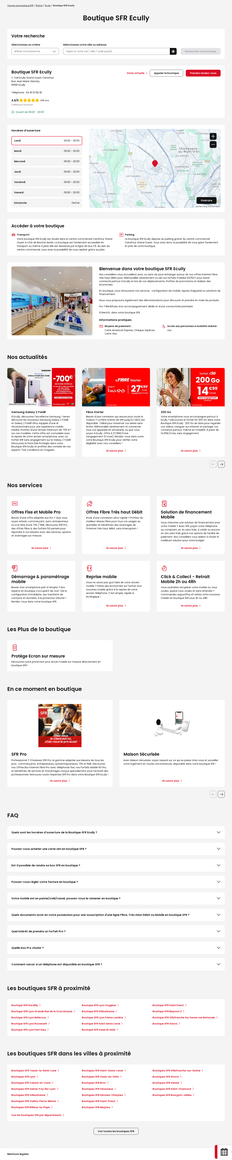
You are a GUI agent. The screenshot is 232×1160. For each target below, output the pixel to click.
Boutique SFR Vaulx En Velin (98, 1029)
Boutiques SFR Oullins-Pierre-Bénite (33, 1101)
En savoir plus (40, 548)
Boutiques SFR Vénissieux (97, 1089)
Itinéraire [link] (206, 200)
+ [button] (213, 136)
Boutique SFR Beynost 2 (167, 1011)
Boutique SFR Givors (165, 1023)
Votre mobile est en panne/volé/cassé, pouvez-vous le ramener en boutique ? (65, 898)
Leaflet (198, 206)
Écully (48, 5)
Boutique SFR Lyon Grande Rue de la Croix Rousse (41, 1011)
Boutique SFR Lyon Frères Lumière (102, 1017)
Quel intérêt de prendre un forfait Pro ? (38, 931)
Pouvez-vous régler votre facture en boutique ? (44, 882)
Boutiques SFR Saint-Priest (98, 1101)
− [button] (213, 144)
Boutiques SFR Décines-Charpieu (102, 1095)
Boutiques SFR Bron (94, 1083)
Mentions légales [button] (18, 1154)
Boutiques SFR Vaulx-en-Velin (100, 1076)
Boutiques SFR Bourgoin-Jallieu (172, 1095)
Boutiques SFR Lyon (23, 1076)
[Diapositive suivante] (221, 464)
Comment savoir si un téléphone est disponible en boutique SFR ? (56, 964)
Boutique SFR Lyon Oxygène (99, 1005)
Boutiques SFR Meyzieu (96, 1107)
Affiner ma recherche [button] (27, 51)
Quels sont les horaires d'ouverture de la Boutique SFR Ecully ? (54, 832)
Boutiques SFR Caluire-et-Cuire (31, 1083)
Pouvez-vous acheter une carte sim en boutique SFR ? (48, 849)
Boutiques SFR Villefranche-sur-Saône (176, 1070)
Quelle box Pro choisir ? (27, 948)
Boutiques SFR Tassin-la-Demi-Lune (33, 1070)
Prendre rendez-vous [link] (203, 73)
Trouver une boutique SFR (20, 5)
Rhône (39, 5)
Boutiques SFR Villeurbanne (28, 1095)
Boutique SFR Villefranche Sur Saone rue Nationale (184, 1017)
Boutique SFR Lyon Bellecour (28, 1017)
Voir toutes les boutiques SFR (116, 1131)
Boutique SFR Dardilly (24, 1005)
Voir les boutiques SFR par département (36, 1115)
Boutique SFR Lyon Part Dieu (28, 1029)
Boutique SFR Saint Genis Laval (101, 1023)
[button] (173, 51)
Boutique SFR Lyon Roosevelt (29, 1023)
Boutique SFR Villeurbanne (98, 1011)
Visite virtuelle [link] (136, 73)
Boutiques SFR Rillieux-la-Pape (30, 1107)
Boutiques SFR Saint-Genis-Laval (102, 1070)
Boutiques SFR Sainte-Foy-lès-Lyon (33, 1089)
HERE (217, 206)
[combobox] (116, 51)
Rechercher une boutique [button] (200, 51)
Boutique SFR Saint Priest (168, 1005)
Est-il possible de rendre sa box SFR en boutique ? (45, 865)
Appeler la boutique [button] (166, 73)
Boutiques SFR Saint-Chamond (172, 1089)
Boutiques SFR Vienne (166, 1083)
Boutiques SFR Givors (166, 1076)
